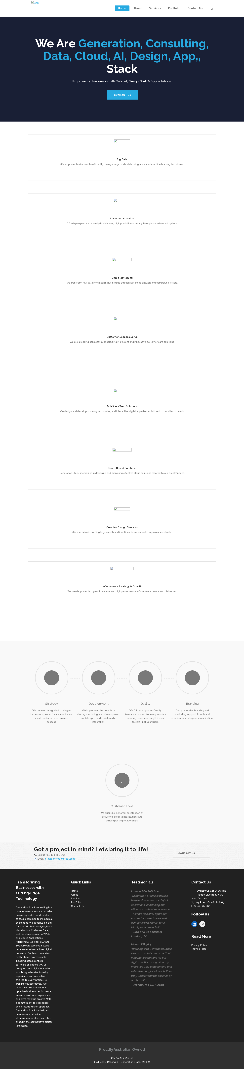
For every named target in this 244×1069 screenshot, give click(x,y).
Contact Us (77, 906)
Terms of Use (198, 949)
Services (76, 898)
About (74, 894)
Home (74, 891)
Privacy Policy (199, 945)
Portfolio (76, 902)
